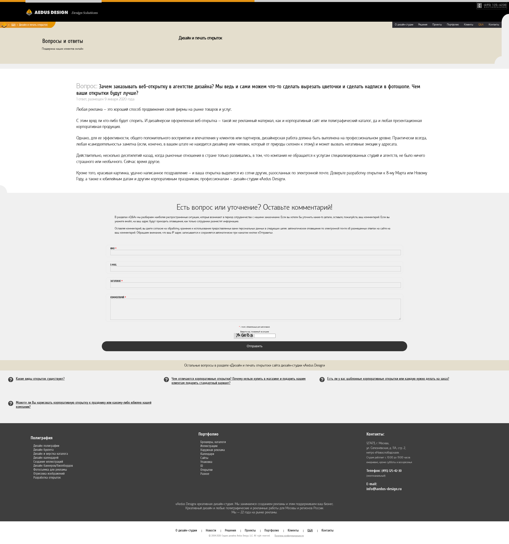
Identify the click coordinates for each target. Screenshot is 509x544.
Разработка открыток (47, 477)
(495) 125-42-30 (392, 471)
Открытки (206, 470)
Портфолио (453, 24)
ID (201, 466)
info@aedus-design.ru (384, 489)
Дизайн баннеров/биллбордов (53, 465)
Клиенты (468, 24)
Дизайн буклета (43, 450)
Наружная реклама (212, 450)
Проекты (437, 24)
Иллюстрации (209, 446)
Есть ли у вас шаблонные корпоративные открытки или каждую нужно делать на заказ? (388, 378)
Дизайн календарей (45, 458)
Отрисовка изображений (49, 473)
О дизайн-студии (404, 24)
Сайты (204, 458)
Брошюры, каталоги (213, 442)
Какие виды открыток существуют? (40, 378)
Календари (207, 454)
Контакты (494, 24)
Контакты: (375, 434)
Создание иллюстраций (48, 462)
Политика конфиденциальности (289, 535)
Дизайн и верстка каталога (50, 454)
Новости (211, 530)
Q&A (13, 24)
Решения (422, 24)
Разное (204, 474)
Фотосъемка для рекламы (50, 469)
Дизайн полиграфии (46, 446)
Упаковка (206, 462)
